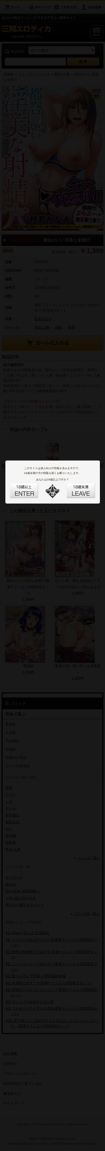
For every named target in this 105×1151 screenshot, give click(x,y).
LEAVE (75, 487)
